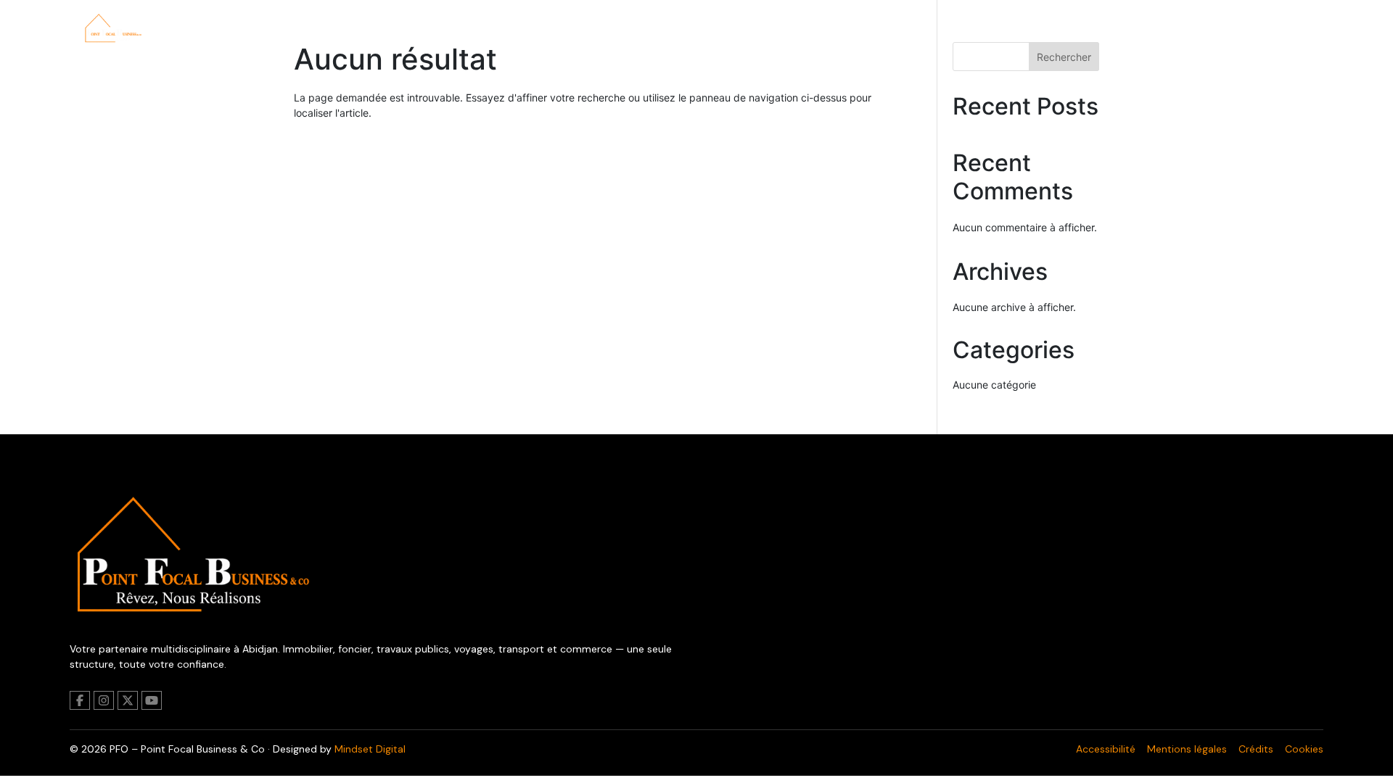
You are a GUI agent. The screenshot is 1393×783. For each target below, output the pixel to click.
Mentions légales (1187, 748)
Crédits (1255, 748)
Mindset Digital (370, 748)
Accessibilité (1105, 748)
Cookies (1304, 748)
